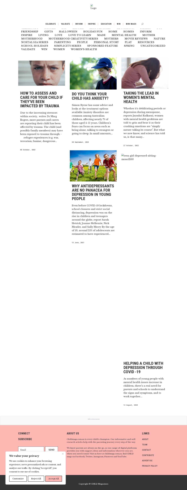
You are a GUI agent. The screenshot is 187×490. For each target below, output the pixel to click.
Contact (146, 450)
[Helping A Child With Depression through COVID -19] (144, 256)
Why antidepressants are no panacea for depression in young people (93, 192)
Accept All (53, 478)
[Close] (62, 453)
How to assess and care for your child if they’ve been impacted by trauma (41, 99)
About (145, 439)
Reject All (36, 478)
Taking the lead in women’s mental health (141, 97)
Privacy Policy (150, 466)
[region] (35, 468)
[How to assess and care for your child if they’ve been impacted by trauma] (41, 73)
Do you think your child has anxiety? (90, 96)
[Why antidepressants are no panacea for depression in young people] (93, 165)
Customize (18, 478)
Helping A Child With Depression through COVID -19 (143, 367)
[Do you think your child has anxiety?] (93, 74)
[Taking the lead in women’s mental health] (144, 73)
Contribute (148, 455)
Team (144, 445)
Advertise (147, 461)
